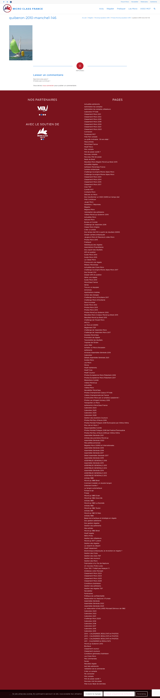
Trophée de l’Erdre (91, 342)
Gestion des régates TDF (93, 588)
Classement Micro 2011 (92, 114)
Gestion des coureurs (92, 558)
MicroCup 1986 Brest (92, 480)
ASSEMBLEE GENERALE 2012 (95, 475)
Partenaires (144, 1)
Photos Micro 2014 (91, 310)
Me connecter (89, 673)
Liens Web (88, 345)
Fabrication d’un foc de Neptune (96, 563)
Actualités (88, 385)
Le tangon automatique (93, 488)
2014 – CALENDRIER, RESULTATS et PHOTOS (101, 633)
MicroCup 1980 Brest (92, 530)
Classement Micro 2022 (93, 129)
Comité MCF (89, 189)
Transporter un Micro (92, 403)
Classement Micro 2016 (92, 119)
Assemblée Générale (92, 601)
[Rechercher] (154, 9)
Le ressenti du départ (92, 546)
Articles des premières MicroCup (96, 438)
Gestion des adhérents (92, 525)
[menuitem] (125, 1)
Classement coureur (91, 648)
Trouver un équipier (91, 287)
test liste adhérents (91, 666)
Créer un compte (90, 671)
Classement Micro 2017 (92, 184)
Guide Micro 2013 (90, 280)
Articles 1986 (89, 478)
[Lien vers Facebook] (4, 2)
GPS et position (90, 252)
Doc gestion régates (91, 523)
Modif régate (89, 533)
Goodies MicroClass (91, 335)
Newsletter (134, 1)
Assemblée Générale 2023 (94, 606)
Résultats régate (90, 663)
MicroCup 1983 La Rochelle (94, 503)
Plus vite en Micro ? (91, 425)
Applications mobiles (92, 292)
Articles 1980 (89, 515)
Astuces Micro (89, 219)
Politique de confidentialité (94, 596)
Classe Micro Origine (91, 227)
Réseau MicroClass (91, 264)
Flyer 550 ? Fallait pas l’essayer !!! (97, 568)
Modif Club (88, 370)
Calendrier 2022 (90, 613)
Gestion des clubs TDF (92, 556)
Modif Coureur (89, 372)
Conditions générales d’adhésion (96, 653)
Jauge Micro (88, 202)
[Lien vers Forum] (11, 2)
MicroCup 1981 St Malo (92, 513)
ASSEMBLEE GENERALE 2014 (95, 468)
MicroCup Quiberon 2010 (93, 643)
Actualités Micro (90, 217)
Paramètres (141, 694)
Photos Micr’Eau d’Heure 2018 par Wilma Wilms (102, 433)
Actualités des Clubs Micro (94, 267)
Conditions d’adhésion (92, 583)
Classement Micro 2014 (92, 179)
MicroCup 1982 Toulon (92, 508)
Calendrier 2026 (90, 415)
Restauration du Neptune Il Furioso (97, 598)
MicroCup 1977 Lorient (92, 541)
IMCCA (86, 322)
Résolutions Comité (91, 380)
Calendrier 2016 (90, 628)
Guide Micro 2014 (90, 254)
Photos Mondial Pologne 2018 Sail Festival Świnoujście (104, 430)
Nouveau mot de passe (93, 681)
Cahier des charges (91, 295)
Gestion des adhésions (92, 586)
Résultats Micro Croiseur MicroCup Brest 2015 (101, 315)
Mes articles (88, 528)
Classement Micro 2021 (92, 126)
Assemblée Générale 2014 (94, 470)
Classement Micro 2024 (93, 576)
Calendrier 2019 (90, 621)
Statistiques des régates (93, 244)
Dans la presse (89, 302)
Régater (87, 207)
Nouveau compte (90, 154)
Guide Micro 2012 (90, 305)
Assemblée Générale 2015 (94, 463)
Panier (86, 661)
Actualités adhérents (92, 104)
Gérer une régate (90, 277)
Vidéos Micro (89, 387)
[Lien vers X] (7, 2)
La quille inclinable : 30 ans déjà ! (96, 139)
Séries (86, 285)
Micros (86, 365)
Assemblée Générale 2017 (94, 453)
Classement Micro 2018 (92, 121)
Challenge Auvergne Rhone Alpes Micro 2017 (101, 270)
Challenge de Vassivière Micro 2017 (97, 332)
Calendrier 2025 (90, 410)
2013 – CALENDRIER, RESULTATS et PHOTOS (101, 636)
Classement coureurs (92, 651)
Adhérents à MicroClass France (96, 405)
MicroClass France (91, 144)
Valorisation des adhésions (94, 212)
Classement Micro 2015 (92, 182)
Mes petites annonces (92, 443)
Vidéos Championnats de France (96, 395)
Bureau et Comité (90, 222)
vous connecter (48, 85)
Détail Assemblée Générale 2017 (96, 455)
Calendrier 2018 (90, 623)
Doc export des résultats (93, 250)
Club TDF (87, 187)
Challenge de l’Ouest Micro (94, 320)
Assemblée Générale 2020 (94, 440)
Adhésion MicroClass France (94, 167)
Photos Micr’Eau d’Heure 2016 (95, 420)
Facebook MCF (90, 134)
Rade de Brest (89, 159)
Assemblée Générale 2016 (94, 458)
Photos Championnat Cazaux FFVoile (98, 392)
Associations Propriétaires (93, 247)
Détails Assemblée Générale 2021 (96, 357)
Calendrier (88, 355)
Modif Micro (88, 147)
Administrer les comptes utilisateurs (97, 109)
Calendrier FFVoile (91, 112)
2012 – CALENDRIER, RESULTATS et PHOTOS (101, 638)
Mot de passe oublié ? (92, 152)
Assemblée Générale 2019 (94, 448)
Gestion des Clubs (91, 553)
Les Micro (87, 362)
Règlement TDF (90, 327)
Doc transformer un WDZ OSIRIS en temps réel (101, 197)
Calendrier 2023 (90, 611)
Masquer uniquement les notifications (119, 694)
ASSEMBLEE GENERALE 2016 (95, 460)
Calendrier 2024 (90, 408)
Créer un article (90, 229)
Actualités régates (91, 164)
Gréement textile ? (91, 485)
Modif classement (90, 548)
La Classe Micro (90, 259)
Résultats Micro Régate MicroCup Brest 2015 (100, 162)
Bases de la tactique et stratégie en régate (100, 518)
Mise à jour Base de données (95, 684)
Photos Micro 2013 (91, 307)
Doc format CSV (90, 272)
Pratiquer (87, 242)
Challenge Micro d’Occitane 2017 (96, 297)
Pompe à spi (89, 490)
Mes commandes (90, 658)
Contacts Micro (89, 192)
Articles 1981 (88, 510)
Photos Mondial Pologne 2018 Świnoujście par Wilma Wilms (106, 423)
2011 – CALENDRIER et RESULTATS (97, 641)
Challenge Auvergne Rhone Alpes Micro (99, 172)
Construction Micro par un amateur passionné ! (101, 397)
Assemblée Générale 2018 (94, 450)
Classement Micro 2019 (92, 124)
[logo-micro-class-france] (23, 9)
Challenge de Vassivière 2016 (95, 224)
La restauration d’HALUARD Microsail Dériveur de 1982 (104, 608)
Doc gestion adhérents (92, 520)
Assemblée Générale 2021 (94, 435)
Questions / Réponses (92, 204)
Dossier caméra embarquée (94, 234)
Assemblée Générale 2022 (94, 603)
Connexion (88, 132)
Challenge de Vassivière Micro (95, 330)
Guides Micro (89, 360)
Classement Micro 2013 (92, 177)
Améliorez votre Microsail (93, 571)
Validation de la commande (94, 668)
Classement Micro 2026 (93, 581)
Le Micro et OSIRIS (91, 325)
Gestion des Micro (90, 561)
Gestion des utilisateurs (92, 538)
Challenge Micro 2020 (92, 618)
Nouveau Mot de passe (93, 157)
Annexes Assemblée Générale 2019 (97, 352)
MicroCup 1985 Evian (92, 495)
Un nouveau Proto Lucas (93, 566)
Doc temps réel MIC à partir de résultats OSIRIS (102, 232)
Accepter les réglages (93, 694)
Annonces (88, 290)
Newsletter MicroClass (92, 390)
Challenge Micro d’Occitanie (94, 300)
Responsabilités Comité (93, 428)
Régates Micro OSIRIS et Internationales (99, 445)
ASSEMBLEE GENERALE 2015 (95, 465)
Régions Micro (89, 209)
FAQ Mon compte (90, 137)
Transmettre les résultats (93, 340)
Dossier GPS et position (93, 275)
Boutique (87, 646)
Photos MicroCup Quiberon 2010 (96, 312)
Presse (86, 493)
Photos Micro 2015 (91, 239)
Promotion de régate (92, 337)
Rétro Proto (88, 535)
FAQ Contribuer (90, 199)
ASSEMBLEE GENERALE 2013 (95, 473)
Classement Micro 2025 (93, 578)
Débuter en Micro (90, 194)
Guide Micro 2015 (90, 257)
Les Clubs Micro (90, 656)
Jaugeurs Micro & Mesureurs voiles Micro (99, 237)
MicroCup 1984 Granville (93, 498)
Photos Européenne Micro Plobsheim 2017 (100, 377)
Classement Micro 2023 (93, 573)
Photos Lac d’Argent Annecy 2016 (97, 400)
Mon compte (89, 149)
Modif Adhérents (90, 367)
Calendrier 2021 (90, 616)
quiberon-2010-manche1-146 (32, 18)
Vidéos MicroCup (90, 383)
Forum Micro (125, 1)
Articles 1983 (89, 500)
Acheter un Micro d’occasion (94, 347)
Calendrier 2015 (90, 631)
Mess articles (89, 142)
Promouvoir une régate (93, 262)
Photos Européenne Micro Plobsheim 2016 (100, 375)
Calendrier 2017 (90, 626)
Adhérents (153, 1)
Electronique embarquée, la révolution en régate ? (103, 551)
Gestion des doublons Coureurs (96, 418)
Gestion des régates (91, 543)
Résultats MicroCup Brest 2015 (95, 317)
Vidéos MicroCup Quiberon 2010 (96, 214)
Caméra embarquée (91, 169)
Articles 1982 (89, 505)
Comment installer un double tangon (98, 483)
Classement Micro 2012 (92, 117)
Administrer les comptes (93, 106)
